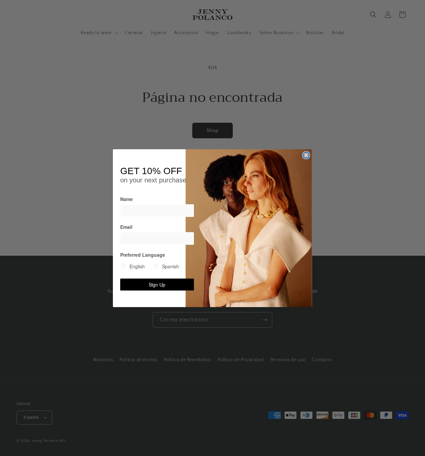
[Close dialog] (306, 155)
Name (126, 199)
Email (126, 227)
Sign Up (157, 284)
